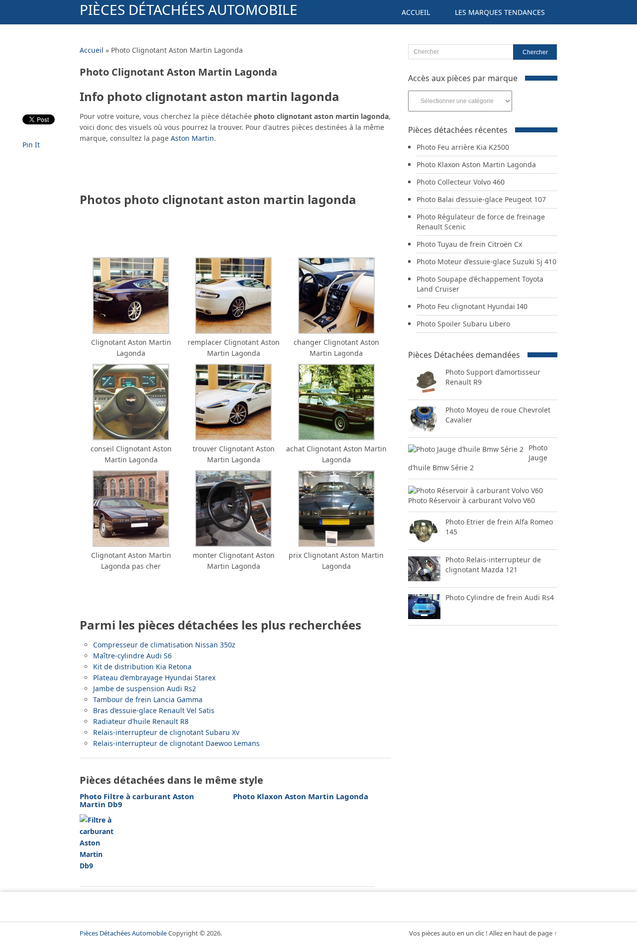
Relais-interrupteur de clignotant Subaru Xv (166, 732)
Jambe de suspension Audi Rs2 (144, 688)
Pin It (31, 144)
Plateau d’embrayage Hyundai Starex (154, 677)
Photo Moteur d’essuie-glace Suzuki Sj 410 (486, 261)
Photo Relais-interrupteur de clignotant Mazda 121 (493, 564)
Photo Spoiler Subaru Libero (463, 323)
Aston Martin (192, 138)
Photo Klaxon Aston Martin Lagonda (476, 164)
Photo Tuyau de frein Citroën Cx (469, 244)
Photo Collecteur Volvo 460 (461, 182)
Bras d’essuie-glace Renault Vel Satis (153, 710)
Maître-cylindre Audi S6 (132, 655)
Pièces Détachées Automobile (189, 9)
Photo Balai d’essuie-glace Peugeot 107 (481, 199)
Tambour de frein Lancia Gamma (148, 699)
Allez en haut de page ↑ (523, 933)
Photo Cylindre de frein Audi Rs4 (499, 597)
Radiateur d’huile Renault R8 (141, 721)
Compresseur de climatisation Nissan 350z (164, 644)
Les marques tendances (500, 12)
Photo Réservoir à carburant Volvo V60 (471, 500)
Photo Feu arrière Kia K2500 (463, 147)
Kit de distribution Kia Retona (142, 666)
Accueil (416, 12)
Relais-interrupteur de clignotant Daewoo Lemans (176, 743)
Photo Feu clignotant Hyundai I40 (472, 306)
